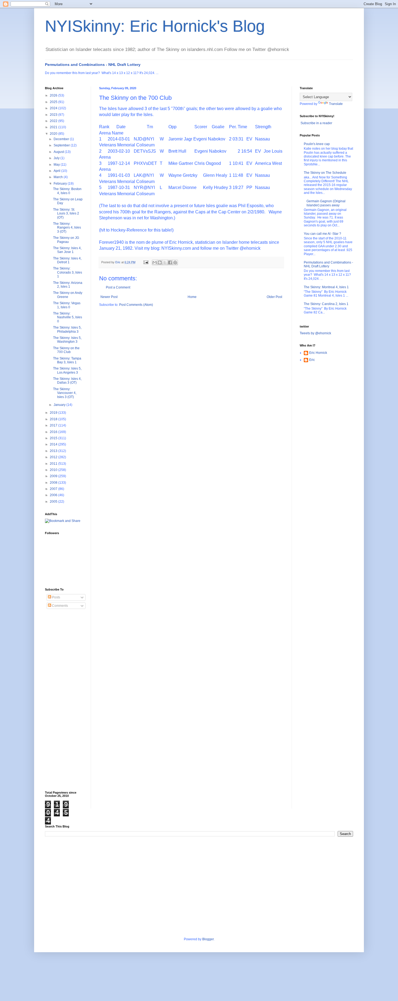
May (57, 164)
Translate (336, 104)
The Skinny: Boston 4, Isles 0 (67, 191)
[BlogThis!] (159, 262)
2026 (54, 95)
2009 (54, 476)
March (59, 177)
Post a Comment (118, 287)
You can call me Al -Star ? (322, 234)
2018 (54, 419)
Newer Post (109, 297)
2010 (54, 470)
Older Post (274, 297)
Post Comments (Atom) (136, 305)
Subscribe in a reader (316, 123)
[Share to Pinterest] (175, 262)
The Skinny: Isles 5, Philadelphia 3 (67, 329)
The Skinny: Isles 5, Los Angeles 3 (67, 370)
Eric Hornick (318, 353)
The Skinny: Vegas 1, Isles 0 (66, 305)
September (62, 145)
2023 (54, 115)
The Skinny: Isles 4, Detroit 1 (67, 260)
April (57, 171)
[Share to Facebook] (170, 262)
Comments (59, 606)
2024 (54, 108)
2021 (54, 127)
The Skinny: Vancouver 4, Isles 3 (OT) (64, 393)
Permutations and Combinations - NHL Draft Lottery (93, 64)
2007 (54, 489)
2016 (54, 432)
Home (192, 297)
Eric (312, 360)
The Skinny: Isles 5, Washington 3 (67, 340)
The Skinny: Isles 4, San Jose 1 (67, 250)
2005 (54, 501)
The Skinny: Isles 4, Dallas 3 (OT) (67, 380)
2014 (54, 444)
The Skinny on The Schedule (325, 173)
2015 (54, 438)
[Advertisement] (66, 700)
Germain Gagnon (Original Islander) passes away (325, 203)
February (61, 183)
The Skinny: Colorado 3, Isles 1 (67, 272)
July (57, 158)
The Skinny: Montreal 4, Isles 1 (326, 287)
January (60, 405)
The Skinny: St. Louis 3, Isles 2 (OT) (66, 213)
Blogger (208, 939)
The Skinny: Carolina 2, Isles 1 (326, 304)
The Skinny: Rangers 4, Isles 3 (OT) (67, 227)
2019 (54, 413)
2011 (54, 464)
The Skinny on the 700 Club (66, 350)
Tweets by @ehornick (315, 333)
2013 (54, 451)
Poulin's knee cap (317, 144)
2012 (54, 457)
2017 (54, 425)
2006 (54, 495)
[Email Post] (145, 262)
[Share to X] (165, 262)
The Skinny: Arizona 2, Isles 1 (67, 284)
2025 (54, 102)
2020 (54, 134)
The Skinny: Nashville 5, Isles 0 (67, 317)
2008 (54, 483)
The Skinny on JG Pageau (66, 239)
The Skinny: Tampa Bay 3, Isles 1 (67, 360)
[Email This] (154, 262)
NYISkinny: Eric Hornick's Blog (155, 26)
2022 (54, 121)
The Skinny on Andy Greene (67, 295)
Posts (55, 597)
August (59, 152)
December (62, 139)
